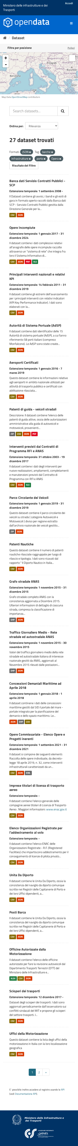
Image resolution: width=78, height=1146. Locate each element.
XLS (35, 261)
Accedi (69, 3)
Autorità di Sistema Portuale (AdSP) (35, 325)
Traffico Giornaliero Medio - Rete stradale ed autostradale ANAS (33, 634)
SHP (13, 619)
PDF (28, 261)
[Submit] (63, 111)
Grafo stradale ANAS (24, 581)
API (62, 1090)
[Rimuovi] (30, 152)
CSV (13, 215)
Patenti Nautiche (21, 544)
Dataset (18, 38)
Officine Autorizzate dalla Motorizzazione (27, 951)
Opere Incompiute (22, 227)
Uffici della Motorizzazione (28, 1033)
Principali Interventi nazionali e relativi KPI (37, 276)
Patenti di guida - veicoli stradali (32, 409)
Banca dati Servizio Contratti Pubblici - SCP (37, 183)
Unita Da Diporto (21, 874)
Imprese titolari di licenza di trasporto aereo (36, 787)
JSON (20, 215)
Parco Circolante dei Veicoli (28, 497)
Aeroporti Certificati (23, 362)
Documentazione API (25, 1094)
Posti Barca (17, 912)
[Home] (5, 38)
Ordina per (16, 126)
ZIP (12, 434)
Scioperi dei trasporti (24, 990)
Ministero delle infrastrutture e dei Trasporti (25, 7)
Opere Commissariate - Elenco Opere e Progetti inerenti (37, 736)
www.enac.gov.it (56, 809)
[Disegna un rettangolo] (72, 58)
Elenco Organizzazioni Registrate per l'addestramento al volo (35, 830)
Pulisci (71, 48)
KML (28, 773)
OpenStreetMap (19, 97)
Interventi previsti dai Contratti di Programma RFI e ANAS (33, 448)
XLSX (13, 978)
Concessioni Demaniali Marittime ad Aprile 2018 (35, 685)
